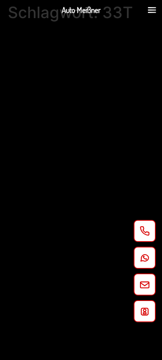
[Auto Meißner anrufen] (145, 231)
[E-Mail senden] (145, 284)
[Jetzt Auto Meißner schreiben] (145, 258)
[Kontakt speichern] (145, 311)
